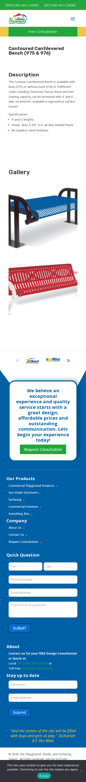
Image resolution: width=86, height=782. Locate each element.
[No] (81, 771)
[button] (68, 360)
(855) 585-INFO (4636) (22, 5)
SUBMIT (19, 628)
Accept (44, 775)
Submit (19, 712)
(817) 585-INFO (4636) (60, 5)
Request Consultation (43, 449)
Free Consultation (43, 31)
